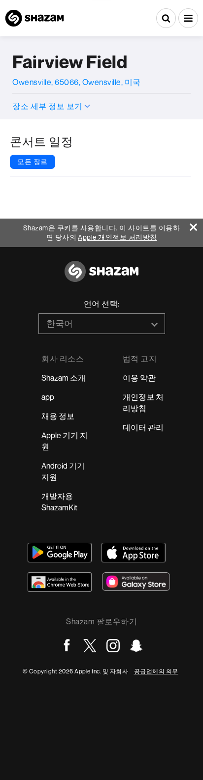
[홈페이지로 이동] (101, 277)
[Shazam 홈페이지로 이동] (34, 18)
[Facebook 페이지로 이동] (66, 645)
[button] (188, 18)
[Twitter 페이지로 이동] (90, 645)
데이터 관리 (143, 427)
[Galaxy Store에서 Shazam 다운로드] (136, 581)
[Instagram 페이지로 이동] (113, 645)
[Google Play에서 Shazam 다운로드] (60, 552)
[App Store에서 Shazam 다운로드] (134, 552)
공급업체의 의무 (156, 671)
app (47, 397)
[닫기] (196, 224)
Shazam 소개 (63, 378)
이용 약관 (139, 378)
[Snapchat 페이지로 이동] (136, 645)
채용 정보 (57, 416)
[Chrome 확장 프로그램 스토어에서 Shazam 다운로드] (60, 582)
